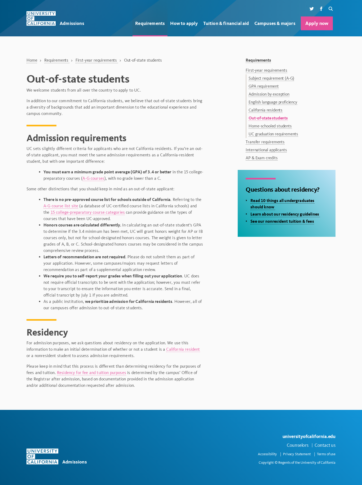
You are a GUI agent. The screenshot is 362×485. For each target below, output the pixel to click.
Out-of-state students (268, 118)
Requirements (56, 60)
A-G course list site (60, 205)
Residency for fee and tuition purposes (91, 372)
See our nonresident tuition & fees (282, 221)
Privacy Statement (297, 454)
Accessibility (267, 454)
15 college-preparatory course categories (88, 212)
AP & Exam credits (261, 157)
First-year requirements (97, 60)
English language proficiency (273, 102)
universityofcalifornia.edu (308, 436)
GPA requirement (264, 86)
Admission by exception (269, 94)
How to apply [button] (184, 23)
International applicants (266, 149)
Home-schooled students (270, 125)
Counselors (297, 445)
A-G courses (93, 178)
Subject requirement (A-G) (271, 78)
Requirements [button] (150, 23)
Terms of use (326, 454)
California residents (265, 110)
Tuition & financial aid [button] (226, 23)
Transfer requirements (265, 141)
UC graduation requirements (273, 133)
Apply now (316, 23)
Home (32, 60)
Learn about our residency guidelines (285, 214)
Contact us (325, 445)
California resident (183, 349)
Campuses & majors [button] (274, 23)
